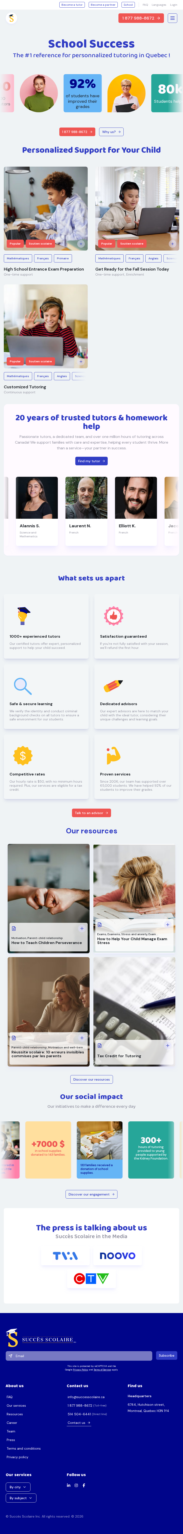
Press (11, 1440)
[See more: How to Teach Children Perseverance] (82, 928)
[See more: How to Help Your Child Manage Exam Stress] (168, 925)
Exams (101, 934)
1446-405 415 (79, 1414)
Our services (16, 1405)
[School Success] (91, 1337)
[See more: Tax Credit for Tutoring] (168, 1045)
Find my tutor (89, 461)
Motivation (18, 938)
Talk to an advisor (89, 813)
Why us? (109, 132)
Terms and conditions (24, 1448)
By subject (18, 1498)
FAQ (145, 5)
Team (11, 1431)
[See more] (81, 244)
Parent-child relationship (45, 938)
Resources (15, 1414)
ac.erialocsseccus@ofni (86, 1397)
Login (173, 5)
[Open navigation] (172, 18)
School (128, 5)
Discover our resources (91, 1079)
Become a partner (103, 5)
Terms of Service (102, 1369)
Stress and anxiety (134, 934)
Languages (159, 5)
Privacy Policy (80, 1369)
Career (12, 1423)
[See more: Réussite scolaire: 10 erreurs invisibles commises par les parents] (82, 1038)
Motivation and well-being (66, 1047)
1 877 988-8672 (138, 18)
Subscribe (166, 1355)
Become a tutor (72, 5)
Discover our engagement (89, 1194)
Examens (113, 934)
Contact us (76, 1423)
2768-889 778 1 (80, 1405)
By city (15, 1487)
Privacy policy (17, 1457)
